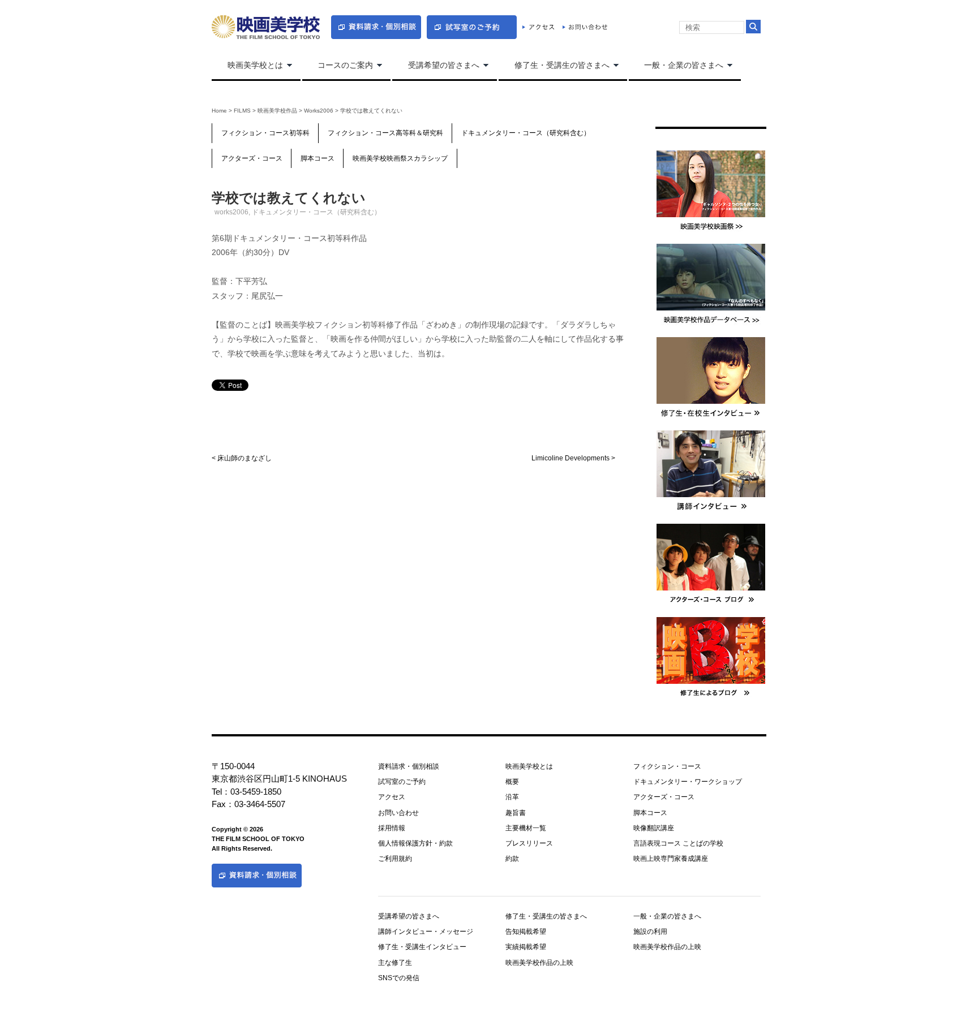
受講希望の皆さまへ (435, 65)
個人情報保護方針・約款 (415, 843)
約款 (512, 859)
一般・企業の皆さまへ (676, 65)
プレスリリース (529, 843)
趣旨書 (515, 813)
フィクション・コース (667, 766)
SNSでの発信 (398, 978)
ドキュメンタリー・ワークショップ (687, 782)
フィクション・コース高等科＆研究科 (385, 133)
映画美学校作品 (277, 110)
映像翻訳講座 (653, 828)
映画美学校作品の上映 (539, 963)
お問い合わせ (398, 813)
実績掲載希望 (525, 947)
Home (219, 110)
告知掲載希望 (525, 932)
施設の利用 (650, 932)
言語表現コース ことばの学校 (678, 843)
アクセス (391, 797)
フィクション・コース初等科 (265, 133)
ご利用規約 (395, 859)
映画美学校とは (247, 65)
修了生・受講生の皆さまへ (554, 65)
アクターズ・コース (251, 158)
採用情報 (391, 828)
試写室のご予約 (402, 782)
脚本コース (317, 158)
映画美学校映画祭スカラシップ (400, 158)
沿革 (512, 797)
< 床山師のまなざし (242, 458)
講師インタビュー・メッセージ (425, 932)
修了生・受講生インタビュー (422, 947)
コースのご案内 (338, 65)
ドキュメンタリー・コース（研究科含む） (525, 133)
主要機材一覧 (525, 828)
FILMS (242, 110)
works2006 (318, 110)
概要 (512, 782)
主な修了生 (395, 963)
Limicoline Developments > (573, 458)
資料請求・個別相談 (408, 766)
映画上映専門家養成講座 (670, 859)
